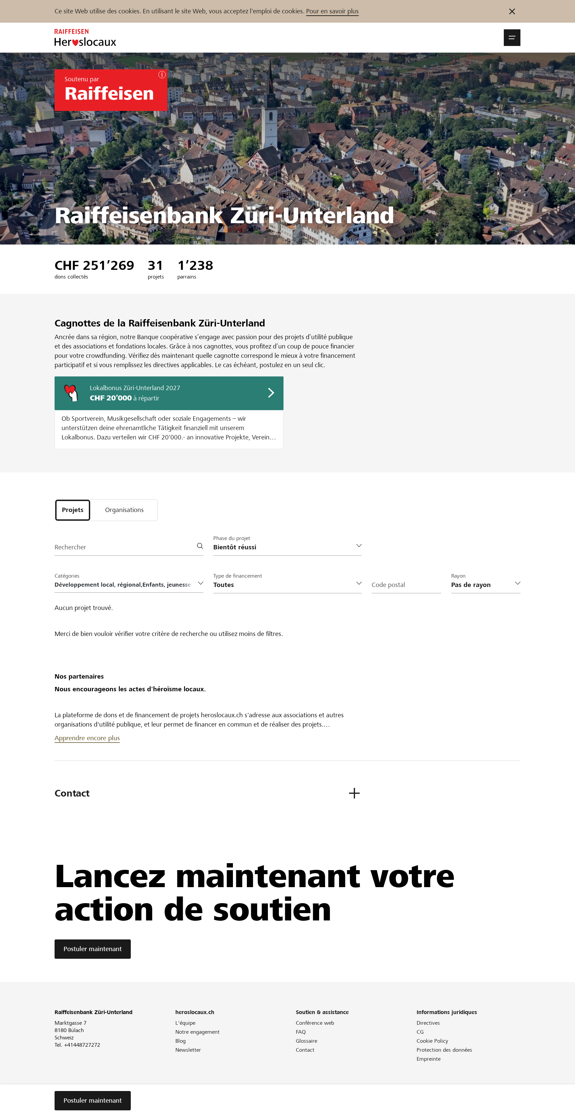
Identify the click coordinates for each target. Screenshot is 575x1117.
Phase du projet (231, 538)
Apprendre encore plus (87, 738)
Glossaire (306, 1041)
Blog (180, 1041)
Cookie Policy (432, 1041)
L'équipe (185, 1023)
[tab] (73, 510)
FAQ (301, 1032)
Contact (305, 1050)
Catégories (67, 576)
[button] (512, 37)
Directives (428, 1023)
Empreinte (429, 1059)
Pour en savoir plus (332, 11)
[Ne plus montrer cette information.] (512, 11)
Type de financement (237, 576)
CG (420, 1032)
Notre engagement (197, 1032)
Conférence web (315, 1023)
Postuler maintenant (93, 949)
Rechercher (70, 547)
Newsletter (188, 1050)
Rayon (458, 576)
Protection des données (444, 1050)
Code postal (388, 585)
